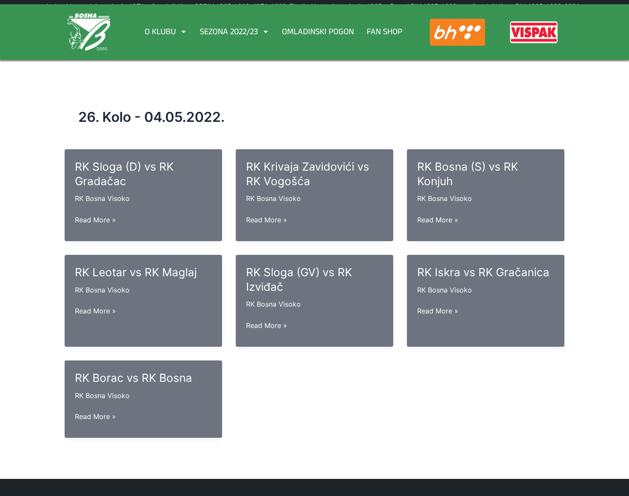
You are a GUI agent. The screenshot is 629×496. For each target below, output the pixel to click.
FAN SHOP (384, 33)
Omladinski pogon (318, 33)
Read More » (95, 220)
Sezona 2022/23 (229, 33)
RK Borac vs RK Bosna (133, 377)
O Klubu (160, 33)
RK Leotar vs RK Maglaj (136, 272)
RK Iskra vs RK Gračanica (483, 272)
